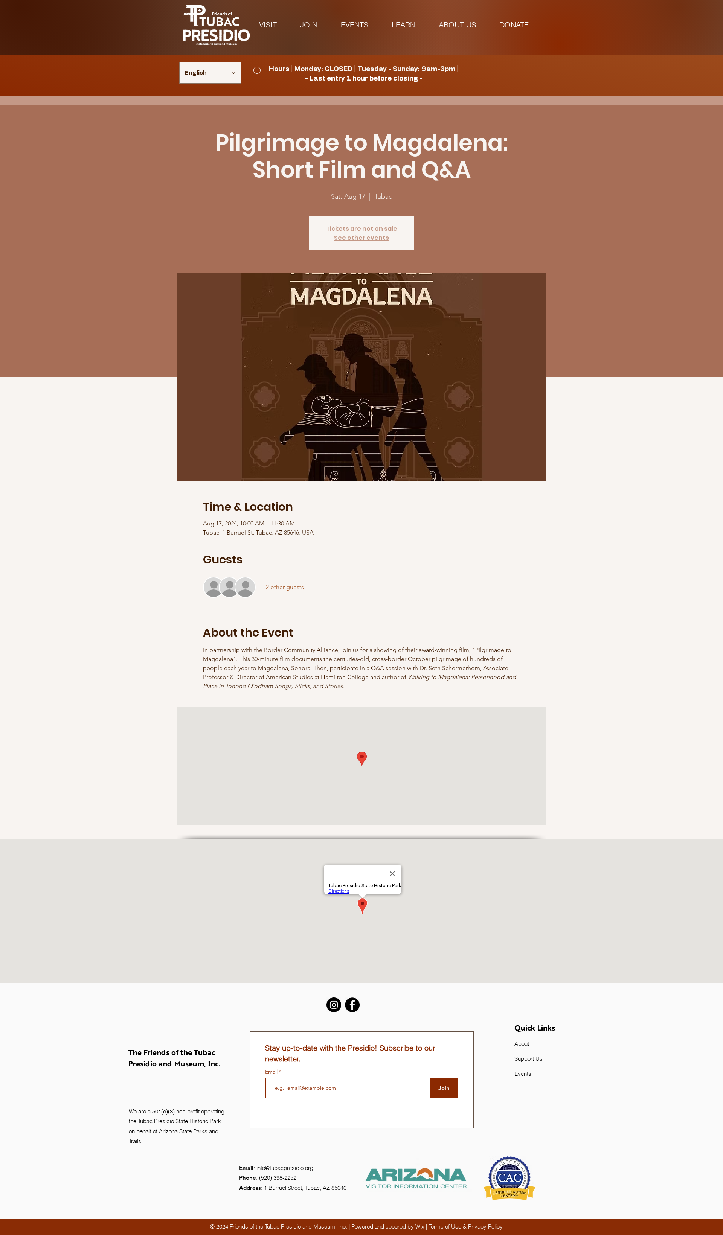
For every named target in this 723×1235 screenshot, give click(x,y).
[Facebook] (352, 1004)
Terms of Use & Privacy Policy (466, 1226)
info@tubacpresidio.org (284, 1167)
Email (272, 1071)
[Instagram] (333, 1004)
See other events (361, 237)
